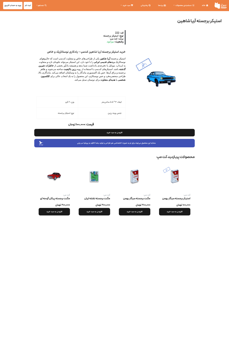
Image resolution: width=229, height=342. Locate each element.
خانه (204, 5)
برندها (161, 5)
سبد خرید (126, 5)
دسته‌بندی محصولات (183, 5)
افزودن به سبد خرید (114, 132)
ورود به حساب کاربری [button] (12, 5)
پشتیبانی (144, 5)
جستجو (41, 5)
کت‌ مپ (113, 39)
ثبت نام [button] (28, 5)
